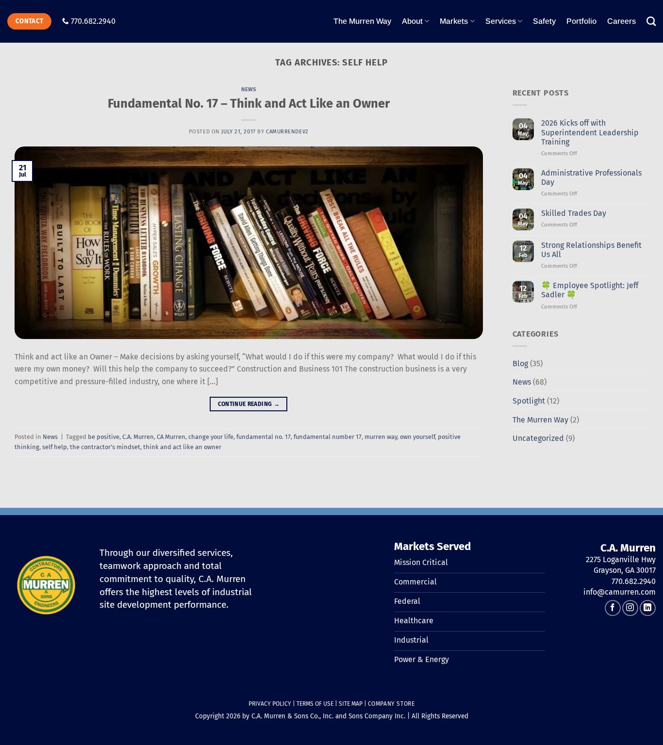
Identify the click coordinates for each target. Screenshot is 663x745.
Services (500, 21)
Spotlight (529, 400)
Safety (544, 21)
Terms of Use (315, 703)
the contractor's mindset (105, 447)
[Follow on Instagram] (630, 608)
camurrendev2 (287, 132)
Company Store (391, 703)
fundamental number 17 (328, 436)
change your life (210, 436)
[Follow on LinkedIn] (648, 608)
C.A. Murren (138, 436)
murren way (381, 436)
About (412, 21)
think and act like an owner (182, 447)
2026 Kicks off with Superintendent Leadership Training (590, 132)
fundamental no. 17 (263, 436)
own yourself (417, 436)
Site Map (351, 703)
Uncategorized (538, 438)
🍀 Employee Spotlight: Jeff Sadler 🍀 (589, 290)
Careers (621, 21)
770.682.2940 (93, 21)
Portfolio (581, 21)
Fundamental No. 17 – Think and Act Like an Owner (249, 103)
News (248, 89)
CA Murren (171, 436)
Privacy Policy (270, 703)
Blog (520, 363)
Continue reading (249, 404)
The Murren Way (362, 21)
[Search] (651, 21)
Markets (454, 21)
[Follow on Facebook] (613, 608)
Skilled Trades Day (573, 213)
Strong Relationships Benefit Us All (591, 250)
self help (54, 447)
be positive (103, 436)
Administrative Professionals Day (591, 177)
